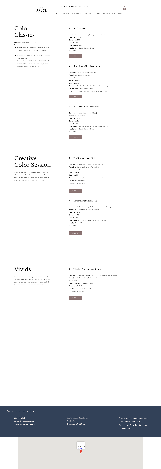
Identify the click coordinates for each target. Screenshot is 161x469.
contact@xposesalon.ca (24, 421)
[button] (124, 8)
